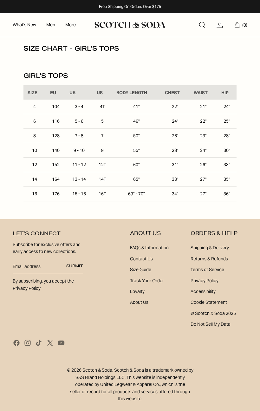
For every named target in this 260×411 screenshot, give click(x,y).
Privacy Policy (204, 281)
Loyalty (137, 291)
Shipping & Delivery (210, 248)
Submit (74, 266)
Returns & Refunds (209, 259)
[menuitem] (24, 25)
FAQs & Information (149, 248)
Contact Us (141, 259)
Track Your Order (147, 281)
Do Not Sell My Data (211, 324)
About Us (139, 302)
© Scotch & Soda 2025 (213, 313)
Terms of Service (207, 269)
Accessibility (203, 291)
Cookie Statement (209, 302)
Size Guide (140, 269)
